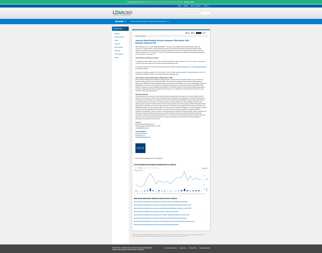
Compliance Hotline (204, 248)
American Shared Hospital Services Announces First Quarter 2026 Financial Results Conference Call (161, 215)
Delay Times (188, 234)
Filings (116, 40)
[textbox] (196, 13)
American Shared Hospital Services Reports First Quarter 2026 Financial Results (156, 211)
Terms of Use (183, 236)
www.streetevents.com (200, 67)
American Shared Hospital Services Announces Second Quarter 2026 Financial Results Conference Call (162, 205)
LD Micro (118, 247)
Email (188, 33)
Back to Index (118, 28)
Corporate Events (119, 37)
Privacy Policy (193, 248)
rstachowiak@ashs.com (142, 128)
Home (179, 6)
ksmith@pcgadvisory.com (142, 137)
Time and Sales (118, 54)
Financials (117, 44)
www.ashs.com (185, 67)
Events (186, 6)
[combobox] (195, 13)
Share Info (117, 50)
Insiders (116, 57)
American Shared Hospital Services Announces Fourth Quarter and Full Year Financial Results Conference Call (164, 221)
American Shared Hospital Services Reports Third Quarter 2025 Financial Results (156, 224)
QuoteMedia (150, 234)
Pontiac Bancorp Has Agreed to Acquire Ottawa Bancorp (147, 21)
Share (204, 33)
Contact (206, 6)
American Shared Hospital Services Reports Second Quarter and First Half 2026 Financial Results (161, 201)
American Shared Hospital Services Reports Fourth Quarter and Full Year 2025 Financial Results (160, 218)
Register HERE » (189, 2)
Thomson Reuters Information (135, 249)
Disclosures (182, 248)
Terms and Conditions (171, 248)
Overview (116, 33)
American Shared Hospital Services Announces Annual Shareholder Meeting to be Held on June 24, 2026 (162, 208)
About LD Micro (196, 6)
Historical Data (118, 47)
